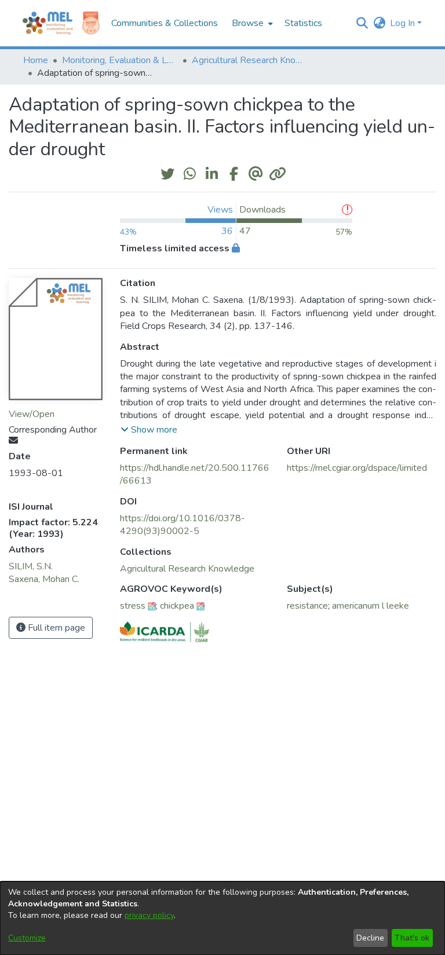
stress (132, 605)
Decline (370, 937)
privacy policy (149, 915)
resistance (307, 605)
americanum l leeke (370, 605)
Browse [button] (248, 23)
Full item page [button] (55, 627)
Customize (27, 937)
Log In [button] (403, 23)
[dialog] (222, 918)
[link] (187, 568)
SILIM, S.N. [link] (31, 566)
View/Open (31, 414)
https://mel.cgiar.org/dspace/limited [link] (357, 468)
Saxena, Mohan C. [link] (44, 579)
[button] (362, 23)
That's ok (412, 937)
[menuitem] (251, 23)
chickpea (177, 605)
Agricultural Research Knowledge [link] (250, 60)
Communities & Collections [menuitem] (164, 23)
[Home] (47, 23)
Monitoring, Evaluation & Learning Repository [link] (120, 60)
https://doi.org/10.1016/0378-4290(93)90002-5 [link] (182, 524)
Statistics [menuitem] (303, 23)
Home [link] (35, 60)
